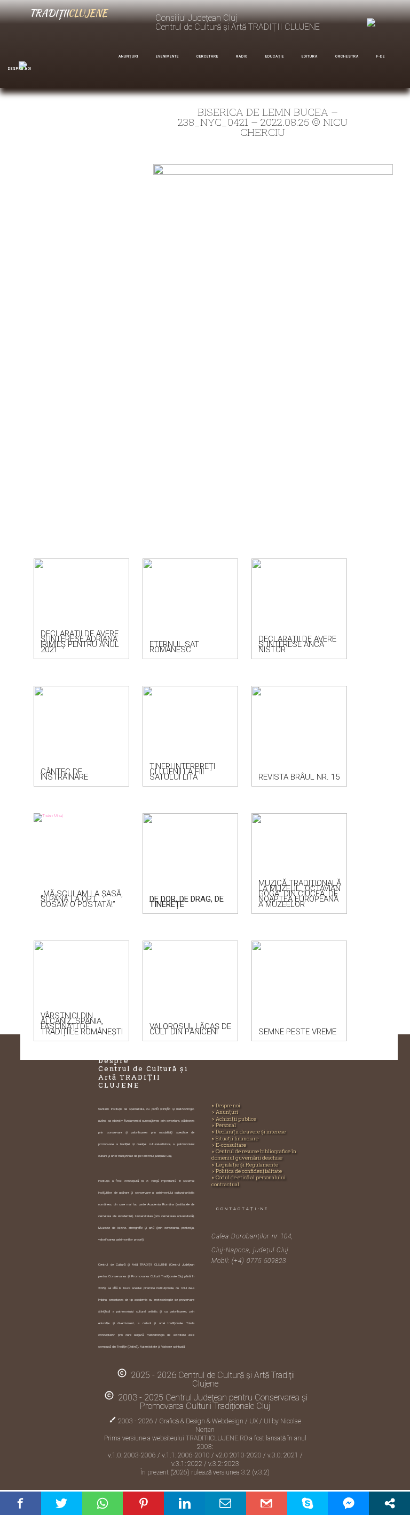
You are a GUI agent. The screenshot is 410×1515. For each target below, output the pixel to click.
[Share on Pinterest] (143, 1503)
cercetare (207, 56)
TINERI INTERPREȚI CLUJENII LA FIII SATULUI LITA (182, 771)
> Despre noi (225, 1106)
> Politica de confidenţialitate (246, 1171)
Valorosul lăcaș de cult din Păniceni (190, 1029)
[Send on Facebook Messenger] (348, 1503)
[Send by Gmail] (266, 1503)
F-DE (380, 56)
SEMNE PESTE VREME (297, 1031)
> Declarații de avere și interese (248, 1132)
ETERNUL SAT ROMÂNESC (174, 646)
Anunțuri (128, 56)
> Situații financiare (234, 1139)
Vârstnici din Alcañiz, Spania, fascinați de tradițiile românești (82, 1023)
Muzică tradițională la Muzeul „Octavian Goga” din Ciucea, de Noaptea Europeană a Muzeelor (299, 893)
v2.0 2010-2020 (239, 1455)
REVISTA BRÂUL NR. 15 (299, 777)
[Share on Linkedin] (184, 1503)
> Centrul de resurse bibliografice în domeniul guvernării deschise (253, 1154)
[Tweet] (61, 1503)
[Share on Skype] (307, 1503)
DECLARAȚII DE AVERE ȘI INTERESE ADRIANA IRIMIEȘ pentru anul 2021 (80, 641)
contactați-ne (242, 1208)
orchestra (347, 56)
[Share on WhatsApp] (102, 1503)
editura (310, 56)
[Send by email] (225, 1503)
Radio (242, 56)
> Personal (223, 1125)
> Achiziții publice (233, 1119)
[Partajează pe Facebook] (20, 1503)
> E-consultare (228, 1145)
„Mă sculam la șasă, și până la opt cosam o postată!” (82, 899)
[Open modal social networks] (389, 1503)
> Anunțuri (224, 1112)
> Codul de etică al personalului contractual (248, 1180)
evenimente (167, 56)
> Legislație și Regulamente (244, 1165)
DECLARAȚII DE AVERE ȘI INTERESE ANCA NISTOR (297, 644)
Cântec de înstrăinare (64, 774)
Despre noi (19, 69)
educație (274, 56)
